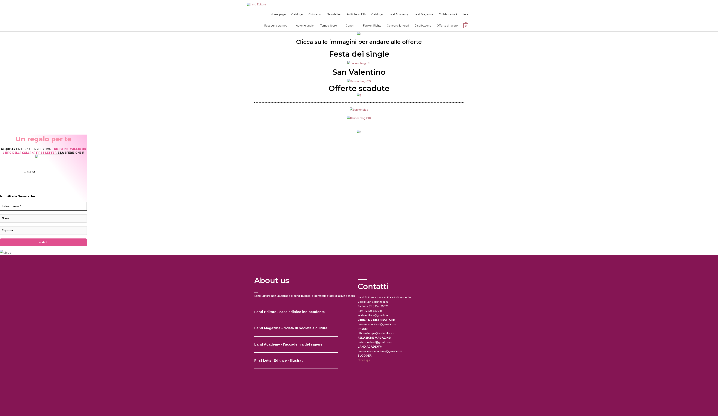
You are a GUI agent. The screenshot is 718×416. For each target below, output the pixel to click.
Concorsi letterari (398, 25)
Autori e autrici (305, 25)
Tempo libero (328, 25)
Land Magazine (423, 14)
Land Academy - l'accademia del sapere (288, 344)
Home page (278, 14)
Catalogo (297, 14)
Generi (350, 25)
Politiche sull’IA (356, 14)
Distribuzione (423, 25)
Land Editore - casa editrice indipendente (289, 312)
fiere (465, 14)
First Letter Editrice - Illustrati (278, 360)
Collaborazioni (448, 14)
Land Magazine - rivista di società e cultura (290, 328)
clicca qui (364, 360)
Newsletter (334, 14)
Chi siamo (315, 14)
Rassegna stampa (275, 25)
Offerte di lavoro (447, 25)
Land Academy (398, 14)
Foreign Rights (372, 25)
